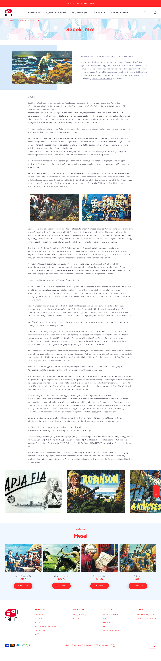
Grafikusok (22, 20)
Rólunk (38, 622)
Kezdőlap (11, 20)
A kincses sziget (99, 576)
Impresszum (40, 630)
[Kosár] (155, 12)
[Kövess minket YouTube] (154, 646)
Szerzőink (97, 12)
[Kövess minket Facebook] (150, 646)
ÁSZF (37, 634)
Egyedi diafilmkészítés (56, 12)
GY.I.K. (106, 626)
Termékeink (32, 12)
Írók (105, 618)
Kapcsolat (39, 618)
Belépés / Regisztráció (146, 614)
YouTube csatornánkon (102, 78)
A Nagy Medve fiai (61, 576)
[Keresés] (145, 12)
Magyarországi (80, 614)
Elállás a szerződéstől (146, 618)
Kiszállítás (39, 614)
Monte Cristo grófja (23, 576)
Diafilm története (110, 614)
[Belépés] (150, 12)
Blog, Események (79, 12)
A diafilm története (119, 12)
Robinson (138, 576)
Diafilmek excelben (111, 630)
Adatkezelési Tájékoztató (45, 626)
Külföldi (76, 618)
